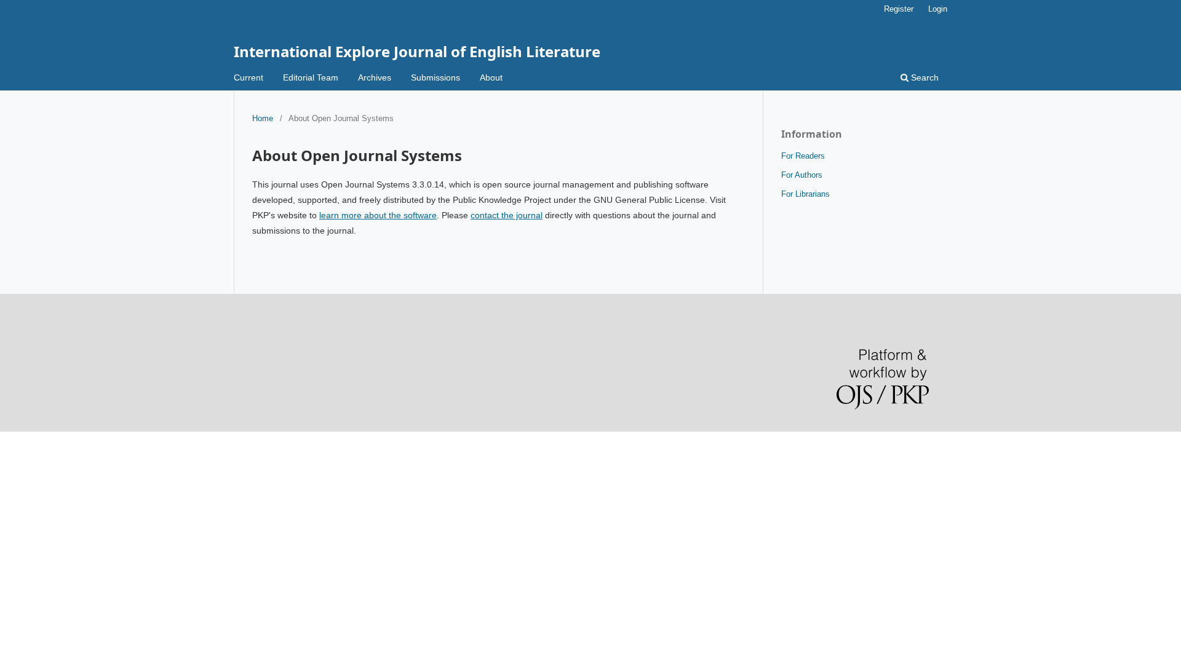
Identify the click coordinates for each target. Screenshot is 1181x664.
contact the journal (507, 215)
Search (924, 77)
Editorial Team (310, 77)
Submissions (435, 77)
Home (262, 118)
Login (937, 9)
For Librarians (805, 194)
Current (248, 77)
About (491, 77)
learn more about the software (378, 215)
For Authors (801, 175)
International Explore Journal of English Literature (417, 51)
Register (898, 9)
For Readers (803, 155)
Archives (374, 77)
